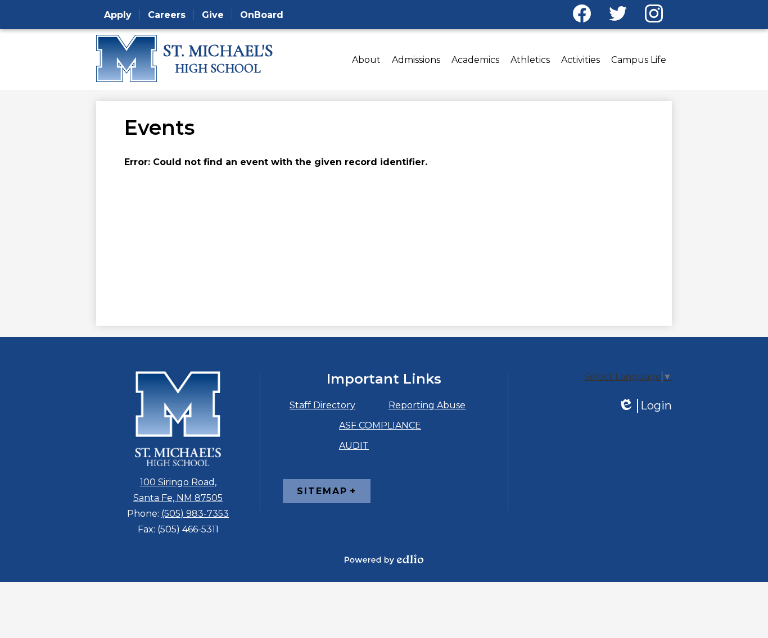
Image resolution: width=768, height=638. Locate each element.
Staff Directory (322, 405)
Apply (118, 15)
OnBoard (261, 15)
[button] (366, 59)
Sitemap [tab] (322, 491)
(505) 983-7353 (195, 513)
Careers (167, 15)
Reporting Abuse (427, 405)
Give (213, 15)
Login (645, 406)
